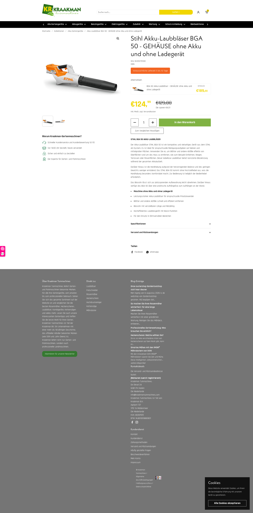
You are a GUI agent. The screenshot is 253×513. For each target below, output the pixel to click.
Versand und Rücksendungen (143, 446)
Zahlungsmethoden (139, 442)
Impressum (135, 462)
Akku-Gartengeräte (75, 31)
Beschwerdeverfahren (140, 454)
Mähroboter (91, 310)
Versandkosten (149, 111)
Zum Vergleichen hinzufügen (147, 130)
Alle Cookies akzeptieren (227, 503)
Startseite (46, 31)
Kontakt (134, 434)
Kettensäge (91, 306)
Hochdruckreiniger (94, 302)
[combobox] (128, 12)
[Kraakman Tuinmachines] (61, 10)
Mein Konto (135, 458)
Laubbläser (91, 286)
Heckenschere (92, 298)
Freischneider (92, 290)
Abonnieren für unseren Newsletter (60, 353)
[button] (135, 122)
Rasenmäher (91, 294)
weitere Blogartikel (138, 363)
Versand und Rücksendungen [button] (144, 232)
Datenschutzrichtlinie (143, 487)
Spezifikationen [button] (138, 223)
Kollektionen (59, 31)
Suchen (175, 12)
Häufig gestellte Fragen (141, 450)
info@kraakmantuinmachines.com (145, 394)
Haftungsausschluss (144, 483)
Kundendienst (137, 438)
